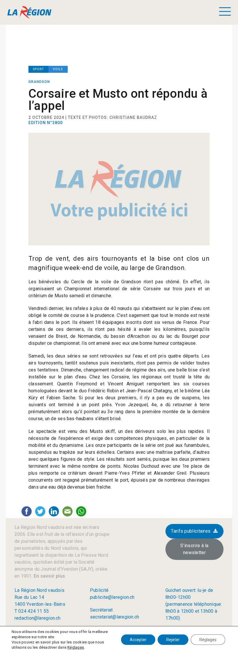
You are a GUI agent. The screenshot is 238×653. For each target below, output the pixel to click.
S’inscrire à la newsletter (194, 549)
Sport (38, 69)
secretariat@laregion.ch (114, 617)
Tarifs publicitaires (190, 531)
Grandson (39, 82)
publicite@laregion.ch (112, 597)
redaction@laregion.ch (38, 618)
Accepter (138, 639)
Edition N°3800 (45, 122)
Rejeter (173, 639)
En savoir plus (49, 576)
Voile (58, 69)
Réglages (75, 647)
